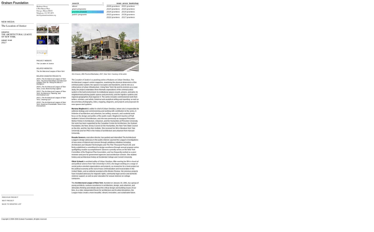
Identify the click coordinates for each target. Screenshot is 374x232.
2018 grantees (128, 15)
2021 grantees (128, 6)
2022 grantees (113, 17)
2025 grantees (113, 9)
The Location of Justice (45, 63)
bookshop (133, 3)
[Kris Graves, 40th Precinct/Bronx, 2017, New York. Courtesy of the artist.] (53, 25)
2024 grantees (113, 12)
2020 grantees (128, 9)
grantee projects (79, 12)
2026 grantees (113, 6)
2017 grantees (128, 17)
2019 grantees (128, 12)
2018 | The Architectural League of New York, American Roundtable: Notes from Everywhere (51, 104)
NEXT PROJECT (8, 200)
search (75, 3)
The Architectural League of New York (51, 71)
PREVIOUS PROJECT (10, 197)
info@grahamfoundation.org (46, 15)
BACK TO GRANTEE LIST (11, 204)
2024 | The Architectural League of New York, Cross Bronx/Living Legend (51, 87)
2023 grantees (113, 15)
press (125, 3)
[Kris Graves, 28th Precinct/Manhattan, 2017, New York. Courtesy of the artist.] (42, 25)
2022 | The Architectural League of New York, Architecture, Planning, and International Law (51, 93)
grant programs (79, 9)
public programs (79, 15)
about (74, 6)
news (119, 3)
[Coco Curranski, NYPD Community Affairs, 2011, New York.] (42, 37)
